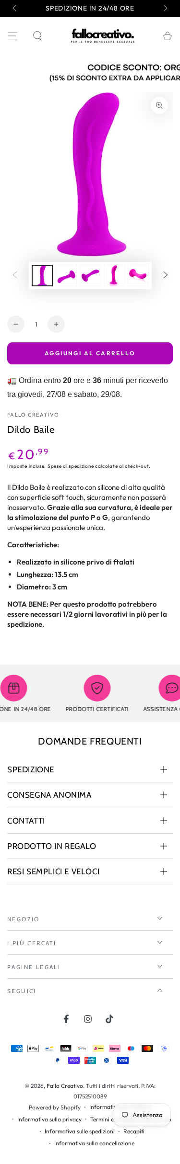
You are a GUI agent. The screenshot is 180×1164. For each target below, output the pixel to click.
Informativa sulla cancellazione (94, 1143)
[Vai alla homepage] (102, 35)
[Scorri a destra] (164, 8)
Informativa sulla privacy (49, 1119)
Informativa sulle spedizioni (80, 1131)
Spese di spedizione (71, 466)
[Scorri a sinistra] (15, 8)
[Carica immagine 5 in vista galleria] (138, 275)
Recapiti (133, 1131)
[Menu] (12, 35)
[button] (37, 35)
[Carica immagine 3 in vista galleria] (90, 275)
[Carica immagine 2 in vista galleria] (66, 275)
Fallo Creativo (33, 414)
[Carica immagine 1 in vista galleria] (42, 275)
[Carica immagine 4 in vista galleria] (114, 275)
